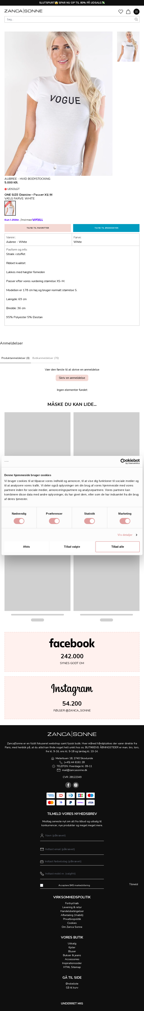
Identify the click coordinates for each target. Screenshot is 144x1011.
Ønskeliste (72, 983)
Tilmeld (133, 884)
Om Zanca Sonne (72, 927)
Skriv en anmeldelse (72, 378)
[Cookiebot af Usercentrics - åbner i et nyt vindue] (123, 461)
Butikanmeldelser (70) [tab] (45, 358)
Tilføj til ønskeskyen (106, 228)
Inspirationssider (72, 963)
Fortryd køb (72, 903)
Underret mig (72, 1003)
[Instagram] (76, 785)
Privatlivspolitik (72, 919)
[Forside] (23, 11)
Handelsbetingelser (72, 911)
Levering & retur (72, 907)
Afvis (26, 546)
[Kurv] (128, 11)
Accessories (72, 959)
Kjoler (72, 947)
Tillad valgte (72, 546)
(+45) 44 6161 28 (74, 762)
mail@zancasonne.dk (74, 770)
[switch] (54, 521)
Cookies (72, 923)
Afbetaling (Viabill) (72, 915)
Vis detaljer (125, 534)
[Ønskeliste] (120, 11)
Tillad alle (117, 546)
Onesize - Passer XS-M (35, 194)
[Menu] (137, 12)
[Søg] (136, 19)
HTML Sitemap (72, 967)
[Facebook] (68, 785)
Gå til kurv (72, 987)
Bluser (72, 951)
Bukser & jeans (72, 955)
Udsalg (72, 943)
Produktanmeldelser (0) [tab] (15, 358)
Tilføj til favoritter (38, 228)
